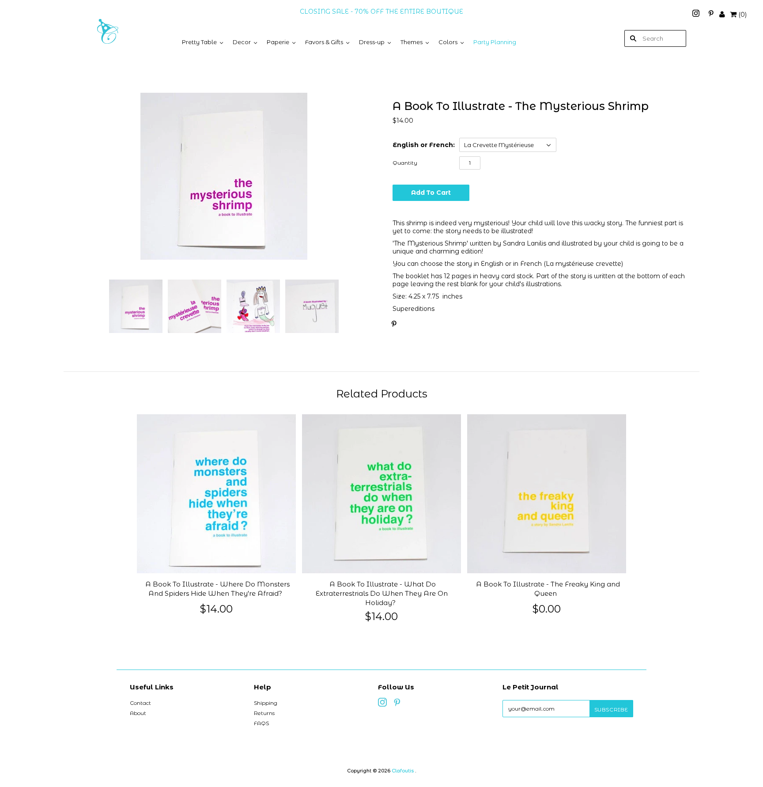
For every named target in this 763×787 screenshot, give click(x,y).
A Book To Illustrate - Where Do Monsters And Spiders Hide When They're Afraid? (217, 589)
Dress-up (372, 41)
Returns (264, 713)
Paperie (278, 41)
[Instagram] (696, 15)
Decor (242, 41)
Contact (140, 703)
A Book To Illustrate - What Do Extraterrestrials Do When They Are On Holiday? (382, 593)
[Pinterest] (710, 15)
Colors (447, 41)
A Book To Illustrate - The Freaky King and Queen (548, 589)
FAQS (261, 723)
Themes (411, 41)
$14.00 (216, 608)
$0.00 (547, 608)
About (138, 713)
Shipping (265, 703)
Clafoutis (403, 771)
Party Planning (494, 41)
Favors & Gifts (324, 41)
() (742, 15)
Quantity (405, 162)
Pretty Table (199, 41)
